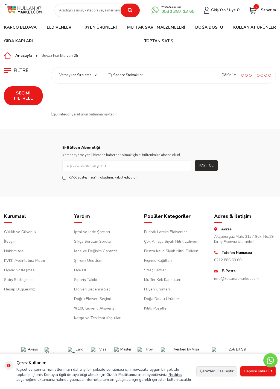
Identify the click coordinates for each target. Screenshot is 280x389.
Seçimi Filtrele (23, 95)
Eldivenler (59, 27)
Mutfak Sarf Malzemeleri (156, 27)
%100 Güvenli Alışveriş (94, 308)
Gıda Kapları (18, 41)
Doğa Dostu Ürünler (161, 298)
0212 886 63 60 (227, 260)
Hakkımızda (14, 251)
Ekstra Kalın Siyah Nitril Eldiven (171, 251)
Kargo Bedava (20, 27)
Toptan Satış (158, 41)
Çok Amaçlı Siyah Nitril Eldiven (170, 241)
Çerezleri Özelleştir (217, 371)
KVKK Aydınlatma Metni (24, 260)
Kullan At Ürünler (254, 27)
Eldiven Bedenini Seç (92, 289)
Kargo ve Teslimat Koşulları (97, 317)
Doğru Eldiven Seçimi (92, 298)
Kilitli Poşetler (156, 308)
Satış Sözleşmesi (18, 279)
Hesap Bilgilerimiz (19, 289)
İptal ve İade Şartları (92, 231)
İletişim (10, 241)
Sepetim (265, 10)
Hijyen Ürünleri (99, 27)
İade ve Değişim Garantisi (96, 251)
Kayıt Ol (206, 165)
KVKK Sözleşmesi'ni (83, 177)
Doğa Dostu (209, 27)
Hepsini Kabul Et (258, 371)
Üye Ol (80, 270)
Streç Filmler (155, 270)
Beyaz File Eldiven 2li (60, 55)
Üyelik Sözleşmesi (19, 270)
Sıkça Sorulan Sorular (93, 241)
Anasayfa (23, 55)
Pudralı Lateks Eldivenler (165, 231)
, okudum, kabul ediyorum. (104, 177)
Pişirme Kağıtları (158, 260)
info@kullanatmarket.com (236, 278)
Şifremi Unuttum (88, 260)
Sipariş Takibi (85, 279)
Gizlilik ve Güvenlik (20, 231)
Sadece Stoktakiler (128, 75)
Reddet (175, 374)
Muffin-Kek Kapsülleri (162, 279)
